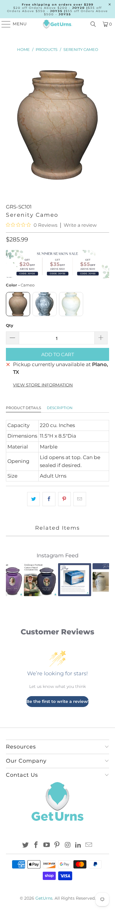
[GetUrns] (57, 24)
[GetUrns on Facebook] (36, 845)
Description (60, 408)
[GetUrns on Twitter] (25, 845)
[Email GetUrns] (88, 845)
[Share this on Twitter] (33, 499)
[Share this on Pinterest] (64, 499)
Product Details (23, 408)
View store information (43, 385)
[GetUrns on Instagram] (67, 845)
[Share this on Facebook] (48, 499)
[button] (14, 579)
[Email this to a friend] (79, 499)
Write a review (80, 225)
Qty (9, 325)
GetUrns (43, 898)
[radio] (18, 304)
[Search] (93, 24)
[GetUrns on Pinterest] (57, 845)
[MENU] (3, 24)
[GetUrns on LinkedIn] (78, 845)
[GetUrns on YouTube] (46, 845)
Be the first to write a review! (57, 701)
